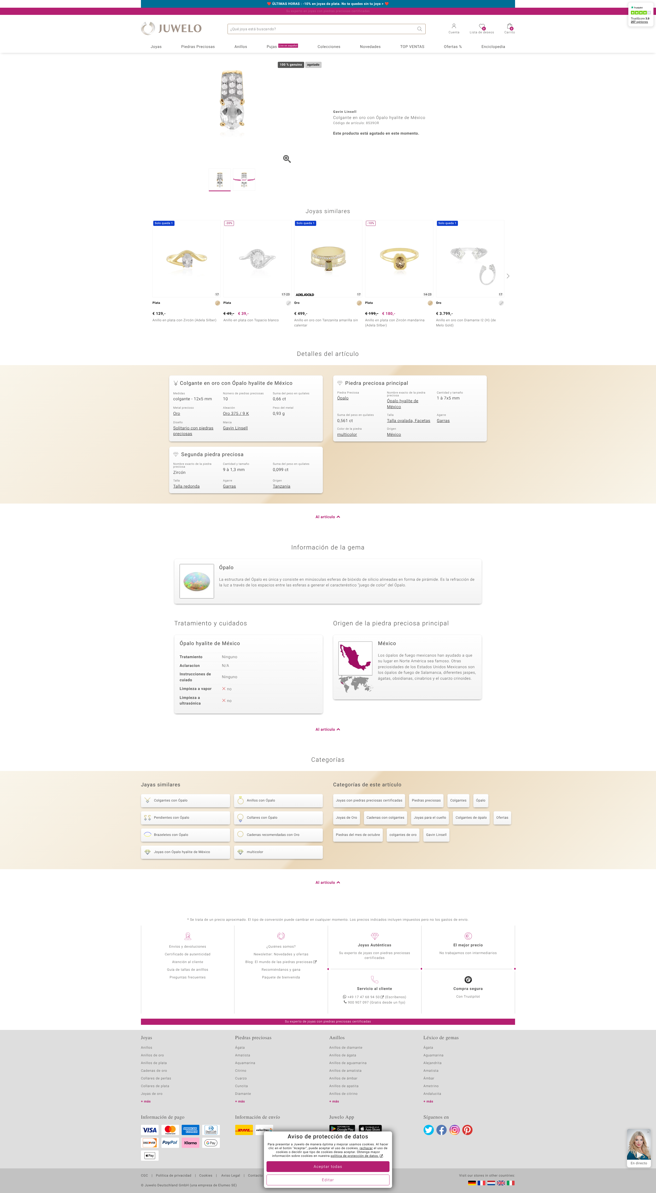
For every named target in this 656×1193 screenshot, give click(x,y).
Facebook (441, 1130)
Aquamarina (245, 1063)
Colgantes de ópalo (471, 817)
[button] (454, 29)
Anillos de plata (154, 1063)
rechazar (366, 1148)
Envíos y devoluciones (187, 946)
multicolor (347, 435)
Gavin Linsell (235, 428)
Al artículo (325, 517)
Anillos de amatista (345, 1070)
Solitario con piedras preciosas (193, 431)
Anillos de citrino (343, 1093)
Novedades (370, 47)
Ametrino (431, 1086)
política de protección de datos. (355, 1156)
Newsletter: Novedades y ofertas (281, 954)
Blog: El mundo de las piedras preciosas (278, 962)
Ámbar (429, 1078)
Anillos (240, 47)
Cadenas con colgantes (386, 817)
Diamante (243, 1093)
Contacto (255, 1176)
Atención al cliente (187, 962)
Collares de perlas (156, 1078)
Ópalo (342, 398)
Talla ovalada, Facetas (408, 421)
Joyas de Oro (346, 817)
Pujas (282, 47)
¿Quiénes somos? (281, 946)
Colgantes (458, 800)
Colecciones (329, 47)
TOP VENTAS (412, 47)
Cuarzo (241, 1078)
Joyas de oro (151, 1093)
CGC (144, 1176)
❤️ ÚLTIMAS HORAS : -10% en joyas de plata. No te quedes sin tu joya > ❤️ (328, 4)
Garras (443, 421)
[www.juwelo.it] (511, 1183)
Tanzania (282, 486)
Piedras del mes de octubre (358, 835)
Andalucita (433, 1093)
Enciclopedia (493, 47)
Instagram (454, 1130)
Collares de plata (155, 1086)
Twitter (429, 1130)
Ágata (240, 1047)
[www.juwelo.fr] (481, 1183)
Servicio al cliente (374, 989)
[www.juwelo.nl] (491, 1183)
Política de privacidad (173, 1176)
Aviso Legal (230, 1176)
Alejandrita (433, 1063)
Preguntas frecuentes (188, 977)
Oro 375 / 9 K (236, 413)
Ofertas (502, 817)
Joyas (156, 47)
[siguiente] (507, 275)
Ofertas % (453, 47)
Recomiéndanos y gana (281, 969)
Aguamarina (434, 1055)
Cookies (205, 1176)
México (394, 435)
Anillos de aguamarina (348, 1063)
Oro (176, 413)
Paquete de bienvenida (281, 977)
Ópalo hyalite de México (402, 404)
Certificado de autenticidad (188, 954)
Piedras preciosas (426, 800)
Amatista (242, 1055)
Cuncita (241, 1086)
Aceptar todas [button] (328, 1167)
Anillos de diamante (346, 1047)
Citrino (241, 1070)
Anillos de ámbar (343, 1078)
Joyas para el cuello (430, 817)
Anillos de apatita (344, 1086)
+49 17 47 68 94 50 (363, 997)
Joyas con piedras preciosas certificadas (369, 800)
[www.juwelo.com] (501, 1183)
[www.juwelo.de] (472, 1183)
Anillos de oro (152, 1055)
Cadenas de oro (154, 1070)
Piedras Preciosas (198, 47)
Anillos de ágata (342, 1055)
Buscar (420, 29)
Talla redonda (186, 486)
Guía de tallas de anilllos (187, 969)
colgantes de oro (403, 835)
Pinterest (467, 1130)
